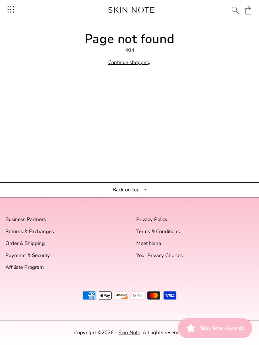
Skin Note (129, 332)
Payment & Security (27, 255)
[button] (248, 10)
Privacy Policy (152, 219)
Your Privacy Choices (159, 255)
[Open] (10, 9)
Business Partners (25, 219)
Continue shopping (129, 62)
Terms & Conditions (158, 231)
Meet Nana (148, 243)
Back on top (126, 190)
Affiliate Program (24, 267)
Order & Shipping (25, 243)
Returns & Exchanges (29, 231)
